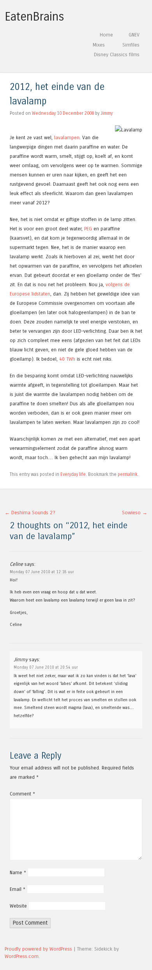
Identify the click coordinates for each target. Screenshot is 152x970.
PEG (88, 229)
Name (18, 872)
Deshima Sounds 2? (30, 512)
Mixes (99, 45)
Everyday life (73, 474)
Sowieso (134, 512)
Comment (22, 794)
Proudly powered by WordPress (38, 949)
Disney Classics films (117, 54)
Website (18, 906)
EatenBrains (34, 17)
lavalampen (67, 137)
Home (106, 35)
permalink (128, 474)
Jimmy (107, 113)
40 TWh (67, 359)
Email (17, 889)
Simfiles (131, 45)
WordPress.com (22, 956)
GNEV (134, 35)
